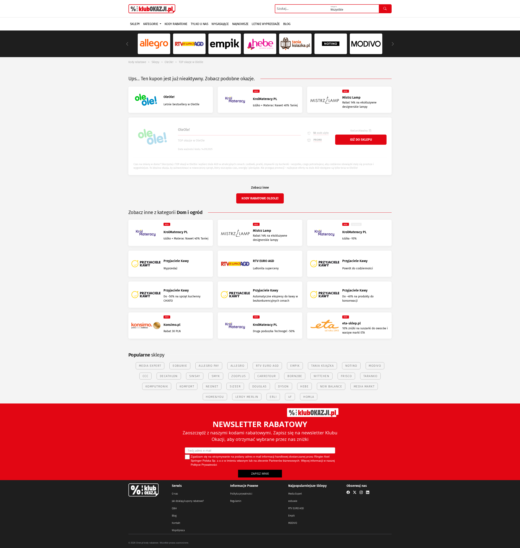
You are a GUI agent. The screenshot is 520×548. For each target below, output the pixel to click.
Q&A (174, 508)
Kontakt (176, 523)
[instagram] (361, 492)
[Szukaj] (385, 8)
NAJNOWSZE (240, 24)
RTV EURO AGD (296, 508)
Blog (174, 515)
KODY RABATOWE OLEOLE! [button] (260, 198)
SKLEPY (135, 24)
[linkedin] (367, 492)
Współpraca (178, 530)
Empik (291, 515)
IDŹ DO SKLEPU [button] (361, 139)
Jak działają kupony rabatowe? (188, 501)
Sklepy (155, 62)
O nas (175, 493)
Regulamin (235, 501)
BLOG (286, 24)
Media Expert (295, 493)
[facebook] (348, 492)
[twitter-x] (354, 492)
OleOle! (169, 62)
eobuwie (292, 501)
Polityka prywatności (241, 493)
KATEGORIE (151, 24)
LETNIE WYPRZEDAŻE (266, 24)
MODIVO (292, 523)
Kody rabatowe (137, 62)
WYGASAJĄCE (220, 24)
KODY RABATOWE (176, 24)
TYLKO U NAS (199, 24)
